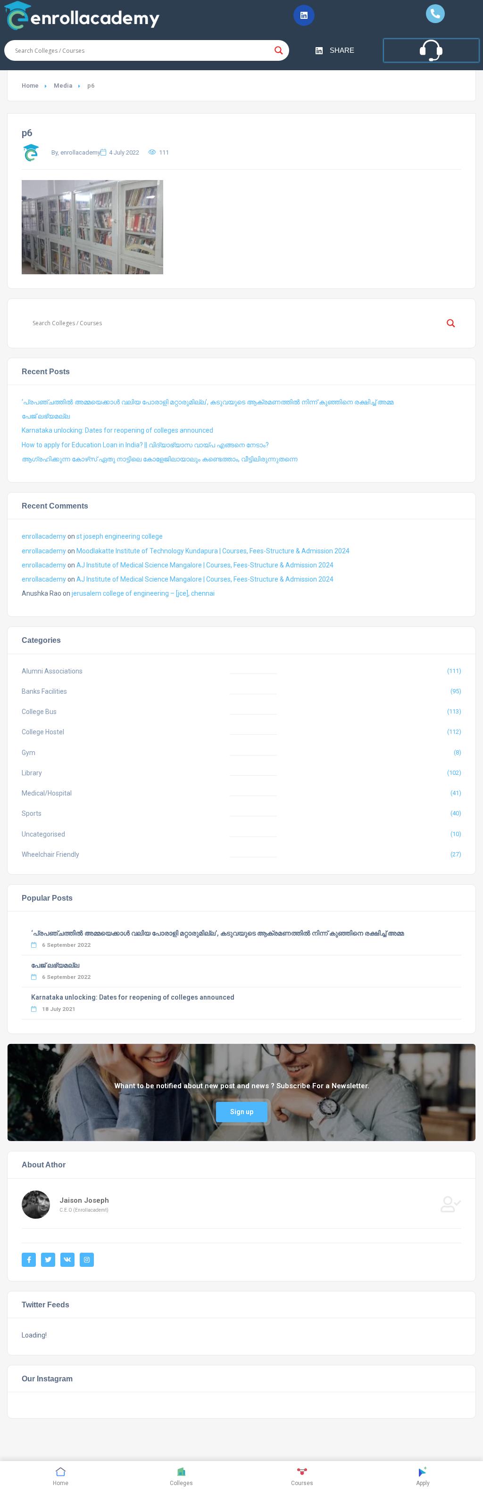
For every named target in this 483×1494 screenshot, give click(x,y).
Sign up (241, 1112)
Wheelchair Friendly (50, 854)
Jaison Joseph (84, 1200)
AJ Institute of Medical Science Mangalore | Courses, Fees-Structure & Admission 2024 (204, 565)
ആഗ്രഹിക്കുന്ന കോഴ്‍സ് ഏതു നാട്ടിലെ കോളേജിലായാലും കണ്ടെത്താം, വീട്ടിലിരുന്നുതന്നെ (160, 459)
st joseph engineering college (119, 536)
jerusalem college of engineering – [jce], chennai (143, 593)
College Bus (39, 711)
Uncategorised (43, 834)
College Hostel (43, 732)
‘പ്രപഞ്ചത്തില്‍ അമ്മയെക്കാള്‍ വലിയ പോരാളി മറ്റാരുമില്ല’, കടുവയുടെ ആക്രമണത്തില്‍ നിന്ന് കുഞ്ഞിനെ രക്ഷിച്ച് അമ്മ (207, 402)
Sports (32, 813)
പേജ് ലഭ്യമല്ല (46, 416)
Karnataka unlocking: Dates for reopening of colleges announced (117, 430)
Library (32, 773)
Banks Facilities (44, 691)
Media (63, 85)
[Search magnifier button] (278, 50)
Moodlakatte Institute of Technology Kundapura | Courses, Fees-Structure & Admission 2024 (213, 551)
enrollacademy (44, 536)
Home (30, 85)
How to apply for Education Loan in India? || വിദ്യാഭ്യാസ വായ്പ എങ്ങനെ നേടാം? (145, 445)
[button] (304, 15)
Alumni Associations (52, 671)
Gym (28, 752)
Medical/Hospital (47, 793)
